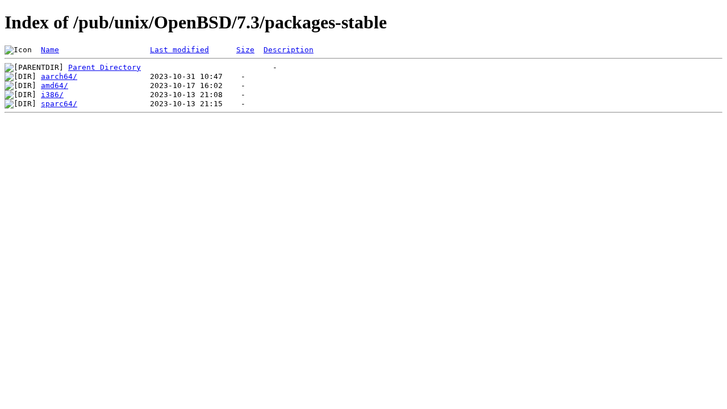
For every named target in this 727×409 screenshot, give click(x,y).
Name (50, 49)
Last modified (179, 49)
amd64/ (54, 85)
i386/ (52, 94)
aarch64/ (59, 76)
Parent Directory (104, 67)
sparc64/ (59, 103)
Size (245, 49)
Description (289, 49)
